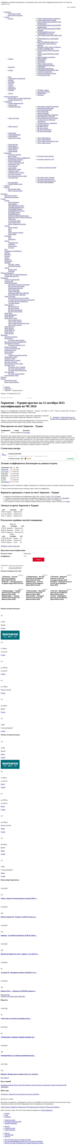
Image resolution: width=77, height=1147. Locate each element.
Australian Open (13, 242)
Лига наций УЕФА (14, 222)
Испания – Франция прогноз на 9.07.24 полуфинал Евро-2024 (61, 583)
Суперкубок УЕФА (14, 221)
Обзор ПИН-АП (10, 330)
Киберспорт (8, 261)
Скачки (7, 258)
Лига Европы (12, 204)
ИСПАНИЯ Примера (15, 209)
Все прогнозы (5, 995)
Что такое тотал (9, 365)
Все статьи (5, 1087)
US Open (11, 247)
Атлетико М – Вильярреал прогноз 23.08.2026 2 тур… (19, 972)
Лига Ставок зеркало (15, 321)
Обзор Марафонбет (11, 315)
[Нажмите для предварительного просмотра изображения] (63, 419)
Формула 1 (8, 259)
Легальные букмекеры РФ (13, 1121)
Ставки (3, 199)
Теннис (7, 241)
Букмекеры (4, 278)
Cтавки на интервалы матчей (17, 355)
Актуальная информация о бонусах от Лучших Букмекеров (24, 1141)
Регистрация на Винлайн (16, 286)
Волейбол (8, 254)
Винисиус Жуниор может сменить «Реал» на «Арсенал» (19, 1074)
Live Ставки (8, 353)
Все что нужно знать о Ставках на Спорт (18, 1139)
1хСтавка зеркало (14, 303)
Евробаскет (12, 239)
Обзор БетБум (9, 332)
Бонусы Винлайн (13, 290)
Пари (68, 501)
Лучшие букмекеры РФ (12, 279)
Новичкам (4, 335)
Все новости (5, 1078)
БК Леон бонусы (13, 306)
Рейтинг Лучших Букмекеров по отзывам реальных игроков (24, 1143)
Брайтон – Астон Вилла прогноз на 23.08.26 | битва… (19, 935)
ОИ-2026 (7, 263)
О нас (6, 1115)
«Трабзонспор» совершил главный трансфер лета (17, 1037)
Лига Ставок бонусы (15, 320)
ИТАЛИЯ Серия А (14, 212)
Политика (11, 271)
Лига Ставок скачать (15, 325)
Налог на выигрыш (11, 347)
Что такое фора (9, 372)
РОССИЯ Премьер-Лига (16, 205)
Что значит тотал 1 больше (16, 367)
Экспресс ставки (10, 358)
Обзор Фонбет (9, 333)
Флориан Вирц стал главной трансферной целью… (18, 1055)
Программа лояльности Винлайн (18, 284)
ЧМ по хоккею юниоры (15, 232)
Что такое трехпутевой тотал (17, 370)
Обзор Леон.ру (9, 305)
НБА (9, 237)
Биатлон (7, 256)
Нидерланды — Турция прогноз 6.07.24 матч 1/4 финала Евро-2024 (11, 597)
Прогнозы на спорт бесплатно (16, 565)
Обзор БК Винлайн (11, 283)
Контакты (8, 1117)
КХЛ (9, 229)
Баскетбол (8, 236)
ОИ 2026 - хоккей (14, 264)
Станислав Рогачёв (14, 453)
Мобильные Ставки (11, 357)
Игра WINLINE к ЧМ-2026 (17, 295)
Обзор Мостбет (9, 326)
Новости (3, 377)
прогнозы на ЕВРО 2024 (15, 568)
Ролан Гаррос (12, 246)
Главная (7, 1113)
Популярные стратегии (12, 343)
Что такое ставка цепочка (16, 340)
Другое (7, 268)
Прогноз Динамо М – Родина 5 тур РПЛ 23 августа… (18, 917)
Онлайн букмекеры (11, 1123)
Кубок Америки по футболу (17, 224)
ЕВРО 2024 (12, 219)
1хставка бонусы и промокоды (18, 301)
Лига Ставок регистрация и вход (18, 323)
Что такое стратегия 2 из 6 (16, 345)
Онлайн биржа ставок (12, 375)
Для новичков (9, 1135)
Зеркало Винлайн (14, 291)
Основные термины (11, 337)
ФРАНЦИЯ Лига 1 (14, 214)
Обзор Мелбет (9, 316)
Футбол (7, 200)
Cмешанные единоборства (13, 251)
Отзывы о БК (9, 281)
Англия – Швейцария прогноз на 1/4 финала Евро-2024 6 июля (58, 597)
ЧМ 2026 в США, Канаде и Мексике (20, 217)
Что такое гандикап (11, 362)
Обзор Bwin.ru (9, 328)
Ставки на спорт (10, 1120)
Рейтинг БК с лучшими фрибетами (16, 274)
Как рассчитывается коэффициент (15, 342)
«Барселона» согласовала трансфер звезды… (16, 1018)
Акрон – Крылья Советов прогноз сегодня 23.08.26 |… (19, 898)
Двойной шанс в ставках (12, 360)
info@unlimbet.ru (47, 1110)
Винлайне (66, 498)
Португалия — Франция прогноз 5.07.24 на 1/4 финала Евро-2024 (35, 597)
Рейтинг (7, 1126)
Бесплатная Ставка (11, 380)
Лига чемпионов (13, 202)
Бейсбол (7, 253)
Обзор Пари (8, 313)
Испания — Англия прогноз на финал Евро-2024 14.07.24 (12, 582)
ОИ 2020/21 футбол (14, 266)
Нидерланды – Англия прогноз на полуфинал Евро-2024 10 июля (34, 583)
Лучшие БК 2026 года (11, 276)
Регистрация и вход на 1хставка (18, 298)
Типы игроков (9, 352)
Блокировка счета (10, 350)
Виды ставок (9, 338)
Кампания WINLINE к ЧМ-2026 (18, 293)
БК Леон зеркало (13, 308)
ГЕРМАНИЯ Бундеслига (16, 211)
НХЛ (10, 231)
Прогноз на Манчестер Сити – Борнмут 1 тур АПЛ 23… (19, 954)
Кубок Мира (12, 234)
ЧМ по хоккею (13, 227)
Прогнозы (4, 194)
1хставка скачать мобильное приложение (21, 300)
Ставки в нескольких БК (12, 348)
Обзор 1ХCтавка (10, 296)
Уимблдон (11, 244)
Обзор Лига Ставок (11, 318)
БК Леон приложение (15, 310)
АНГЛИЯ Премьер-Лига (16, 207)
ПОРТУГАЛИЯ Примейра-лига (18, 216)
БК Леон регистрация (15, 311)
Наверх (38, 559)
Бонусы (3, 379)
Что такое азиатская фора (16, 374)
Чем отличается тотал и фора (14, 363)
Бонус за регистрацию (12, 382)
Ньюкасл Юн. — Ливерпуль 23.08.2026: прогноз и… (18, 991)
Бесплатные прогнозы (12, 197)
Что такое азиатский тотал (16, 369)
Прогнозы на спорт (11, 195)
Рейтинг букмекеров (7, 273)
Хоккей (7, 226)
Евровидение (12, 269)
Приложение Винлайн (15, 288)
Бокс (6, 249)
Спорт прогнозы (10, 1130)
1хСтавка (57, 496)
